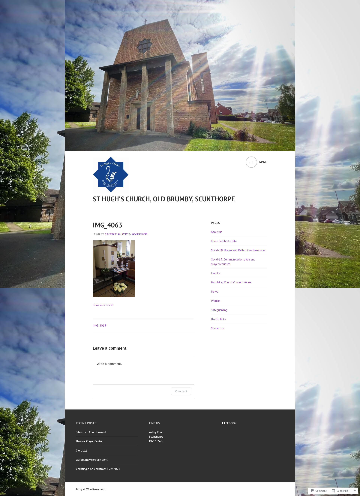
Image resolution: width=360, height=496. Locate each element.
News (214, 291)
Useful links (218, 319)
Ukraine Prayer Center (89, 441)
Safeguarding (219, 310)
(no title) (81, 450)
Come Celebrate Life (224, 241)
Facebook (229, 423)
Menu (263, 162)
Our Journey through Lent (92, 459)
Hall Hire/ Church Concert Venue (231, 282)
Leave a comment (103, 305)
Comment (181, 391)
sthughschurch (139, 233)
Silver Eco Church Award (91, 432)
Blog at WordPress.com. (91, 489)
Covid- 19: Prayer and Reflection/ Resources (238, 250)
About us (216, 232)
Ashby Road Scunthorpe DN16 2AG (156, 436)
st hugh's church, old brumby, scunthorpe (164, 198)
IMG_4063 (99, 325)
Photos (215, 301)
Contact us (218, 328)
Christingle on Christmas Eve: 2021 (98, 469)
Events (215, 273)
